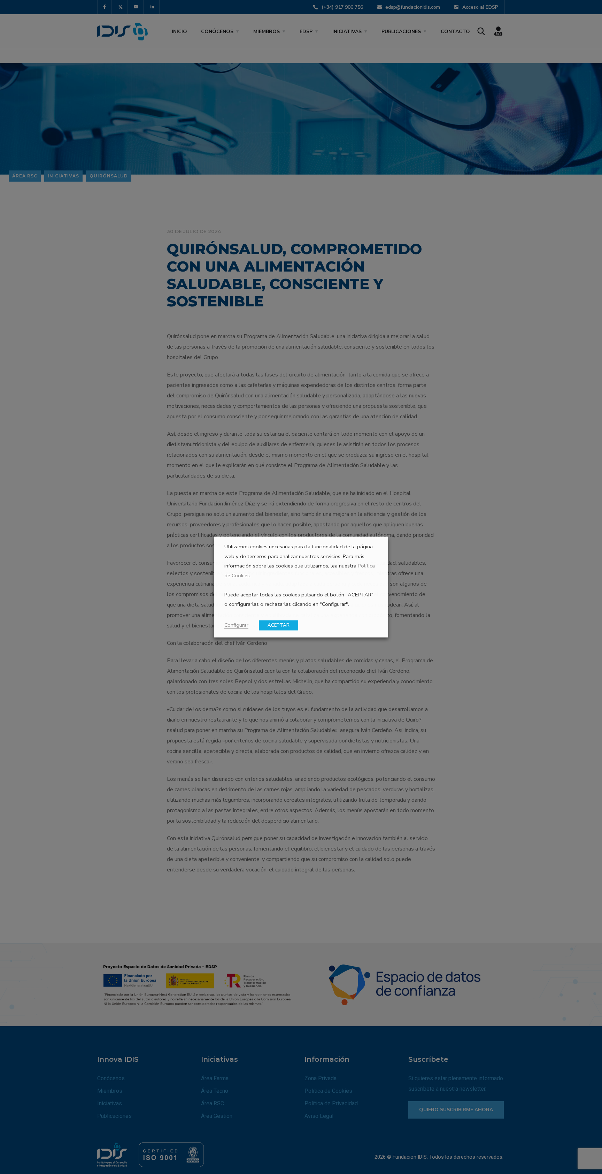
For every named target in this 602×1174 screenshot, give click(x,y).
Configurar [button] (236, 625)
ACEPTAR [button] (279, 625)
